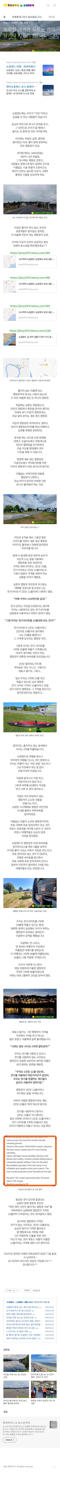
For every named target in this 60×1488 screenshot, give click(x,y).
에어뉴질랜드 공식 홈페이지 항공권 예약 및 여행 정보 (21, 86)
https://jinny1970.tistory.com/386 (30, 277)
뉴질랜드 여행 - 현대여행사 (20, 66)
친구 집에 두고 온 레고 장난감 (18, 1310)
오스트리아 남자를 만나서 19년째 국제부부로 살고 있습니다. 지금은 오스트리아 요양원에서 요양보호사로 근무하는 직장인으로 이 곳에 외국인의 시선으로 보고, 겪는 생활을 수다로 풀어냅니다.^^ (24, 1430)
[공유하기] (14, 1290)
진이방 (52, 16)
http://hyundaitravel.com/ (18, 62)
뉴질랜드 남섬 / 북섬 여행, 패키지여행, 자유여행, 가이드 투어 (21, 71)
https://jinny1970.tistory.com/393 (30, 306)
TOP (54, 1467)
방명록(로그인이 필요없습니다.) (27, 16)
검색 (48, 5)
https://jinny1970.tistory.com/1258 (30, 330)
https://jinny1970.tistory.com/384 (30, 253)
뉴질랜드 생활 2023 (24, 1302)
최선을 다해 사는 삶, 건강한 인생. (20, 1317)
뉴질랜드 (10, 1302)
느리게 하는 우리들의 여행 (17, 1331)
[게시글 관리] (17, 1290)
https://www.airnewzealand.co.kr (22, 82)
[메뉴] (54, 5)
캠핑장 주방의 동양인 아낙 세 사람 (20, 1327)
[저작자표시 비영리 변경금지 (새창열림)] (36, 1290)
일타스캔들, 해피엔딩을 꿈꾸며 (19, 1314)
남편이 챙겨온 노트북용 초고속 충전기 (22, 1338)
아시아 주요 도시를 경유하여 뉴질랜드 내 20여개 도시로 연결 (21, 92)
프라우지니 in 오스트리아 (16, 1422)
